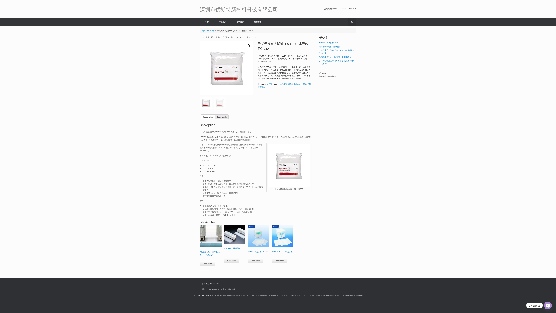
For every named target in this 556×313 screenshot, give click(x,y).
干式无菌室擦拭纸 (285, 84)
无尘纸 (218, 37)
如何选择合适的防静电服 (329, 46)
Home (202, 37)
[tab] (208, 117)
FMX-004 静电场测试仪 (328, 42)
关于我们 (240, 22)
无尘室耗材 (210, 37)
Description (208, 116)
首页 (203, 30)
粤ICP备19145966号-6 (205, 295)
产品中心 (222, 22)
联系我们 (258, 22)
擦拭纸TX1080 (300, 84)
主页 (207, 22)
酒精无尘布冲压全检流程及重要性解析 (335, 56)
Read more (207, 263)
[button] (352, 22)
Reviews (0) (221, 116)
